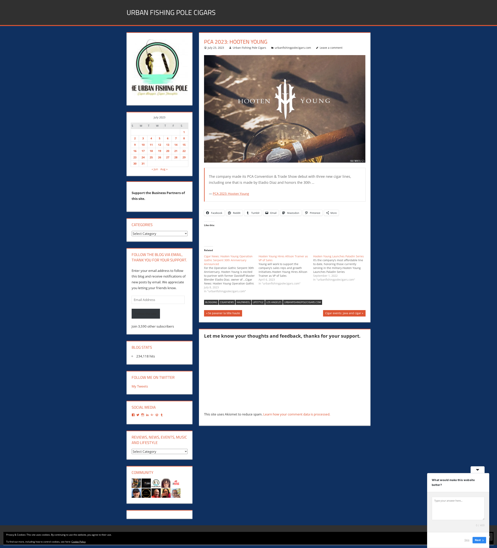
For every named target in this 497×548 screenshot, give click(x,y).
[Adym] (136, 493)
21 (175, 151)
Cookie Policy (78, 541)
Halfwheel (243, 302)
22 (184, 151)
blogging (211, 302)
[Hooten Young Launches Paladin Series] (340, 268)
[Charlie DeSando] (156, 493)
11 (151, 145)
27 (167, 157)
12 (159, 145)
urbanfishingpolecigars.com (293, 47)
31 (143, 163)
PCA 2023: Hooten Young (231, 194)
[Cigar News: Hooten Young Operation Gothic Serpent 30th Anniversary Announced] (231, 273)
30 (134, 163)
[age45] (166, 483)
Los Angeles (274, 302)
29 (184, 157)
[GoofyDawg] (176, 493)
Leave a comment (331, 47)
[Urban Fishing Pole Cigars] (156, 483)
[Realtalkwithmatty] (146, 493)
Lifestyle (258, 302)
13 (167, 145)
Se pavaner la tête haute (224, 313)
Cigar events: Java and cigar (343, 313)
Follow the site (146, 313)
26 (159, 157)
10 (143, 145)
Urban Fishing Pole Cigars (171, 12)
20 (167, 151)
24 (143, 157)
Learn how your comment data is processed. (296, 414)
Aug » (164, 169)
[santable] (146, 483)
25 (151, 157)
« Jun (155, 169)
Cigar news (227, 302)
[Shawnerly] (166, 493)
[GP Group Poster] (176, 483)
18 (151, 151)
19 (159, 151)
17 (143, 151)
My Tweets (140, 386)
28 (175, 157)
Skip (466, 540)
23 (134, 157)
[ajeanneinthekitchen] (136, 483)
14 (175, 145)
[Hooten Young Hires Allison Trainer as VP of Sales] (286, 269)
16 (134, 151)
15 (184, 145)
